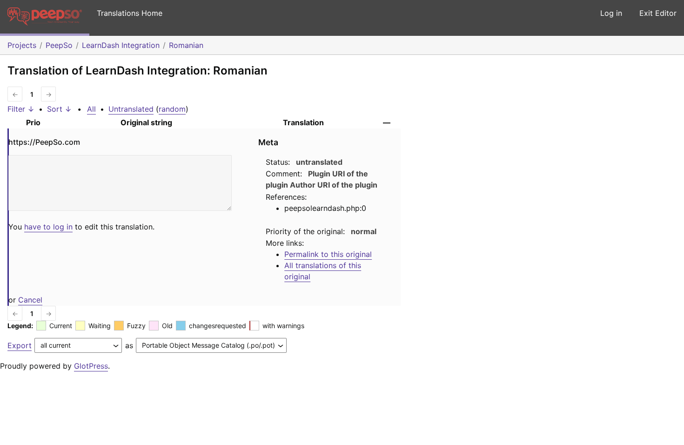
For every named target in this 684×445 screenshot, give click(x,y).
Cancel (30, 299)
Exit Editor (658, 13)
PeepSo (59, 45)
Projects (21, 45)
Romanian (186, 45)
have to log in (48, 226)
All (91, 109)
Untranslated (131, 109)
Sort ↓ (59, 109)
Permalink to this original (328, 254)
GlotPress (91, 366)
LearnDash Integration (121, 45)
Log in (611, 13)
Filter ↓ (20, 109)
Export (19, 345)
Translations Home (129, 13)
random (172, 109)
